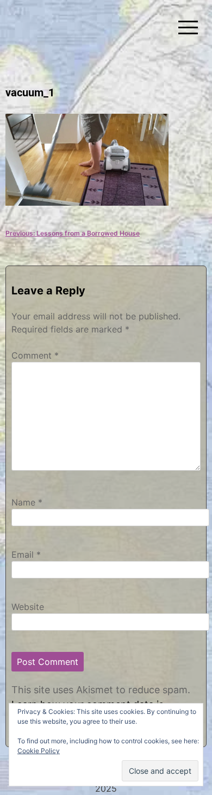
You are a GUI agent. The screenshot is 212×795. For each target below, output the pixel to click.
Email (26, 554)
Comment (35, 355)
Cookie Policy (38, 751)
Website (27, 606)
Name (26, 502)
